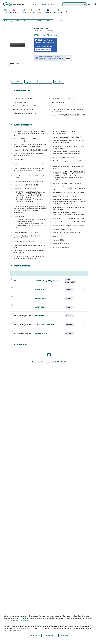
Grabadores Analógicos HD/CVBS (33, 21)
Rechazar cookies (50, 636)
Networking (48, 12)
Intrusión (31, 12)
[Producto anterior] (3, 44)
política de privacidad (23, 620)
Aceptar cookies (35, 636)
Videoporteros (14, 12)
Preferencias (64, 636)
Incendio (39, 12)
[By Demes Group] (13, 4)
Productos (6, 21)
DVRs (48, 21)
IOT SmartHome (59, 12)
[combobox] (74, 4)
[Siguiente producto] (32, 44)
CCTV (5, 12)
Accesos (23, 12)
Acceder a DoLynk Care (43, 50)
